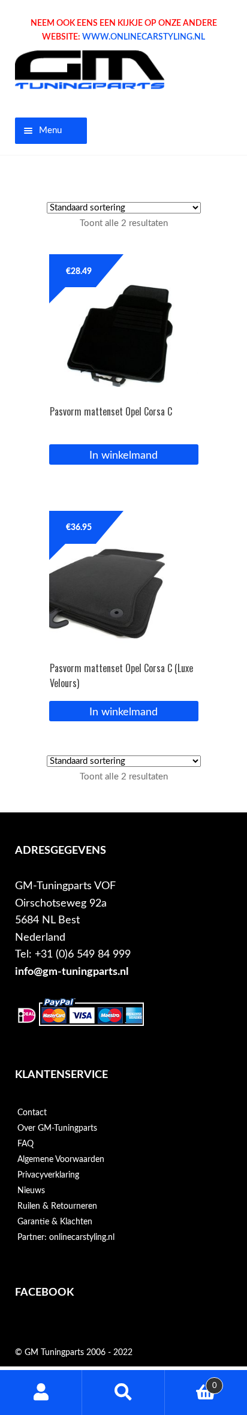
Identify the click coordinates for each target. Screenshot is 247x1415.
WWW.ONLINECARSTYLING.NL (143, 37)
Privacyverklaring (48, 1175)
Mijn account (41, 1392)
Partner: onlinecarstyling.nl (66, 1237)
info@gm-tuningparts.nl (71, 972)
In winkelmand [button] (123, 455)
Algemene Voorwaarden (60, 1159)
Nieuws (31, 1191)
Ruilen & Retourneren (57, 1206)
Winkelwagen (191, 1381)
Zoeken (123, 1392)
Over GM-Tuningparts (57, 1128)
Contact (32, 1113)
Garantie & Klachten (54, 1222)
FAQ (25, 1144)
